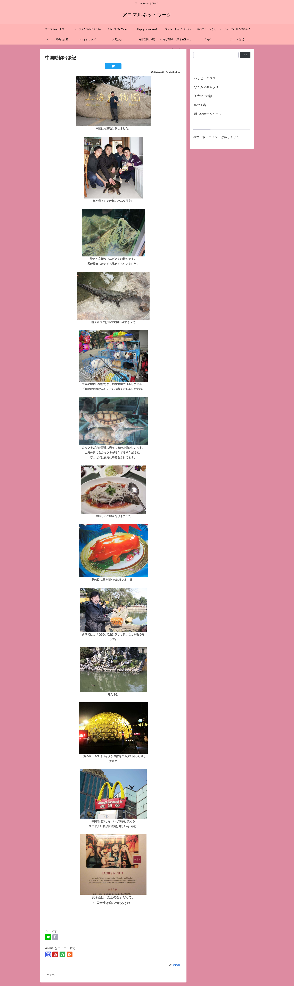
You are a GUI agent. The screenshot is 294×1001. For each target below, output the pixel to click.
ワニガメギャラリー (208, 87)
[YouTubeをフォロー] (55, 954)
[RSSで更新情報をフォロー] (69, 954)
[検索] (245, 55)
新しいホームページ (208, 114)
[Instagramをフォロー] (48, 954)
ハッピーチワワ (204, 78)
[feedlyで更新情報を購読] (62, 954)
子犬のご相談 (203, 96)
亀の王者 (200, 105)
